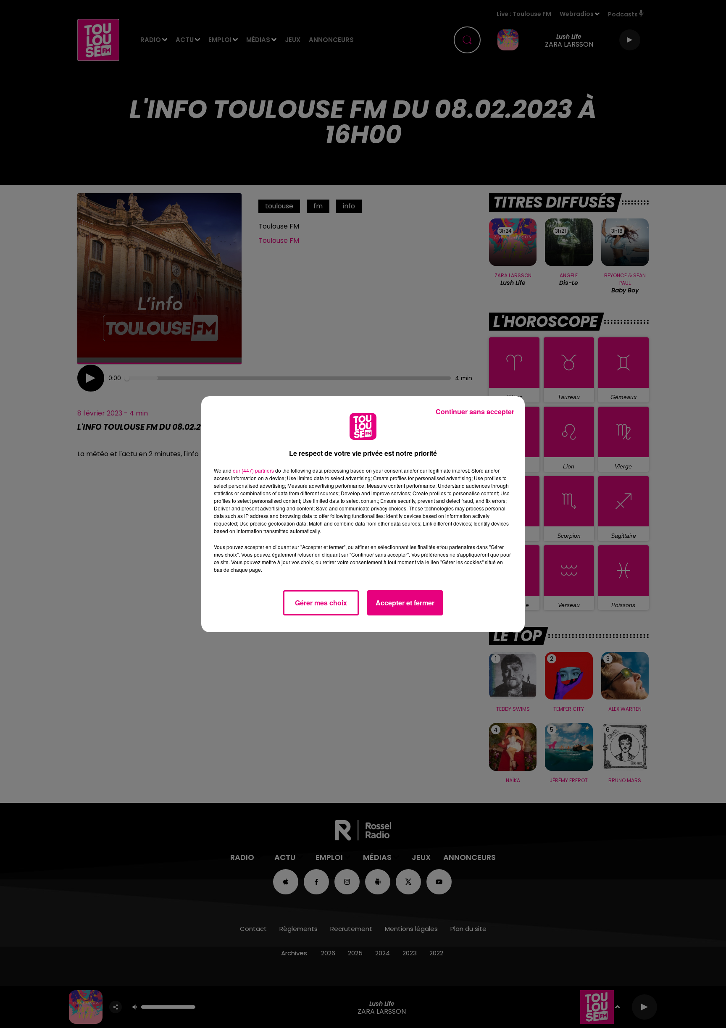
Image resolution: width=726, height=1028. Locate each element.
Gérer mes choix (321, 602)
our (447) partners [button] (253, 470)
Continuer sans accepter (475, 411)
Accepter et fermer (405, 602)
